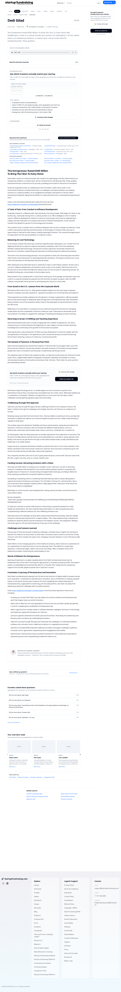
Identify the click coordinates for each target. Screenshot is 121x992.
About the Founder (71, 953)
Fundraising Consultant (42, 963)
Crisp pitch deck (48, 149)
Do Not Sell (68, 931)
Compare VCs (39, 919)
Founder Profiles (23, 15)
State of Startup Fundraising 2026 (37, 796)
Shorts (39, 11)
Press (66, 949)
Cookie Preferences (71, 938)
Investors (37, 915)
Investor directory (23, 777)
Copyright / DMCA (70, 908)
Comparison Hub (49, 777)
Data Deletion (69, 934)
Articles (17, 11)
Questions (59, 11)
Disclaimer (68, 893)
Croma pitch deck (14, 153)
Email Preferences (70, 919)
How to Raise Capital (41, 948)
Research (37, 944)
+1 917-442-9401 (100, 896)
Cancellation (68, 900)
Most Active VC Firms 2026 (69, 794)
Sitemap (67, 927)
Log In (99, 3)
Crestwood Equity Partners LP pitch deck (20, 146)
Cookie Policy (69, 896)
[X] (3, 883)
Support (67, 942)
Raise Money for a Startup (43, 952)
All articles (12, 777)
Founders (37, 927)
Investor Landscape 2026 (34, 794)
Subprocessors (69, 915)
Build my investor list (66, 379)
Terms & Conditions (71, 889)
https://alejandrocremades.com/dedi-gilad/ (23, 204)
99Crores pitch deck (49, 153)
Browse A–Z (38, 940)
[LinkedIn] (7, 883)
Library (10, 11)
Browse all (68, 957)
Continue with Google (45, 117)
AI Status (67, 946)
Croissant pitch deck (49, 151)
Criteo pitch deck (14, 151)
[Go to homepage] (19, 3)
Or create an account (44, 125)
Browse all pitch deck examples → (68, 138)
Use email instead (14, 121)
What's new (68, 961)
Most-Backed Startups (68, 796)
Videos (32, 11)
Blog (35, 912)
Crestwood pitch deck (49, 146)
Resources (60, 3)
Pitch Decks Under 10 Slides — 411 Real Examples (57, 160)
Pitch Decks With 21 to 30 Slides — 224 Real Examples (58, 158)
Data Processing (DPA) (72, 912)
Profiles (45, 11)
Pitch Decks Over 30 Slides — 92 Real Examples (22, 160)
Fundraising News (40, 967)
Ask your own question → (14, 722)
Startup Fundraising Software (44, 956)
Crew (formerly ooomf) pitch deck (18, 149)
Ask (66, 11)
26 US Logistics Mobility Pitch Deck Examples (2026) (57, 162)
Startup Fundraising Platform (44, 959)
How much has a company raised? (43, 935)
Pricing (69, 3)
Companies (38, 931)
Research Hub (30, 799)
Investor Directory (66, 799)
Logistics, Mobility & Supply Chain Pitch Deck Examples (24, 162)
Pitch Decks (25, 11)
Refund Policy (69, 904)
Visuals (52, 11)
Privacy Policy (69, 885)
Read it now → (13, 766)
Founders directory (36, 777)
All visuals (37, 908)
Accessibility (68, 923)
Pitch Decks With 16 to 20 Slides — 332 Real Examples (24, 158)
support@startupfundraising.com (106, 888)
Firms (36, 923)
